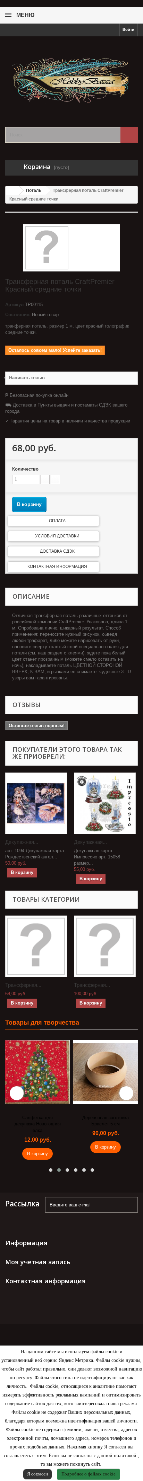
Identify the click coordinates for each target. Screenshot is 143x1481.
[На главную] (12, 190)
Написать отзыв (27, 377)
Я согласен (37, 1473)
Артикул (14, 304)
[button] (51, 1170)
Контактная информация (57, 566)
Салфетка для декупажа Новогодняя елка (38, 1124)
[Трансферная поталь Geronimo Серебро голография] (105, 946)
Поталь (33, 190)
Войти (128, 29)
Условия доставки (57, 536)
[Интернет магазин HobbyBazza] (71, 76)
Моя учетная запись (37, 1262)
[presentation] (17, 1093)
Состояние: (18, 314)
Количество (25, 469)
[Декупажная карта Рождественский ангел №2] (36, 803)
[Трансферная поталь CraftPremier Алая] (36, 946)
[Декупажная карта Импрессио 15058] (105, 803)
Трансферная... (23, 985)
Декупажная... (21, 842)
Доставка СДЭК (57, 551)
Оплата (57, 520)
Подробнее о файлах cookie (88, 1473)
